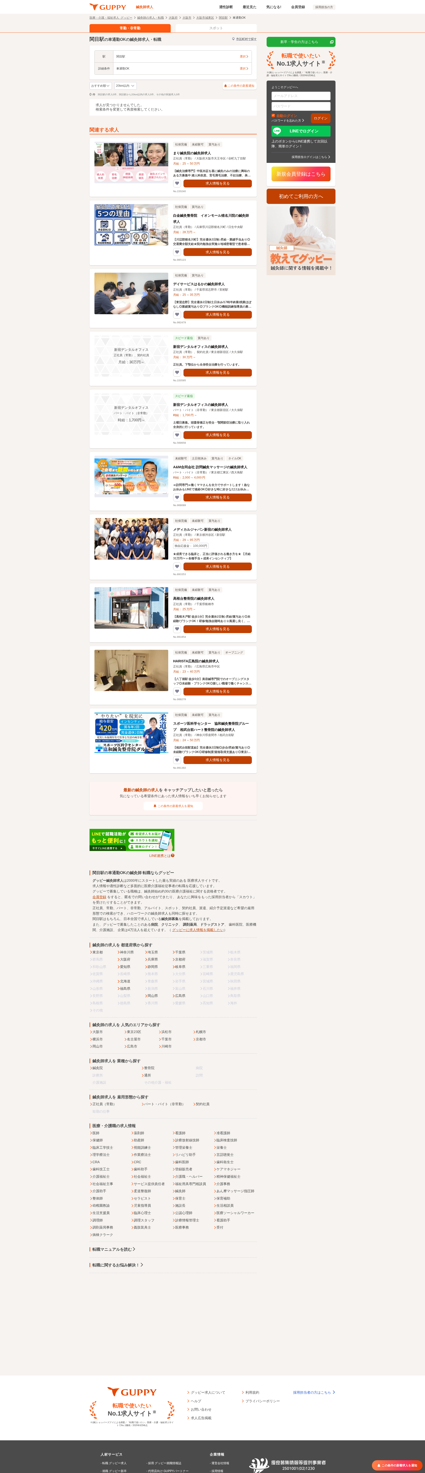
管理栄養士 (183, 1147)
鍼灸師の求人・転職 (150, 17)
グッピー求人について (208, 1392)
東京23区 (134, 1032)
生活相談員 (225, 1205)
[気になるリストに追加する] (177, 183)
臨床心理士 (142, 1213)
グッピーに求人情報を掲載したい (198, 930)
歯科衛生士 (225, 1162)
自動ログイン (286, 115)
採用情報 (217, 1471)
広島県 (180, 996)
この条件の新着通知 (241, 85)
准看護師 (223, 1133)
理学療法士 (101, 1155)
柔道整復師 (142, 1191)
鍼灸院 (97, 1068)
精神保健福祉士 (228, 1176)
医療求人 (194, 880)
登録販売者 (183, 1169)
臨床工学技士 (102, 1147)
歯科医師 (182, 1162)
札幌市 (201, 1032)
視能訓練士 (142, 1147)
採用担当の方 (324, 7)
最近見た (250, 7)
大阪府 (173, 17)
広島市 (132, 1046)
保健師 (97, 1140)
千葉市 (166, 1039)
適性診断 (226, 7)
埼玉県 (153, 952)
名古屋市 (134, 1039)
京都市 (201, 1039)
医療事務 (182, 1227)
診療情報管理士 (187, 1220)
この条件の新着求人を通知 (175, 806)
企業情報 (217, 1454)
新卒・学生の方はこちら (299, 42)
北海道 (125, 981)
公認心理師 (183, 1213)
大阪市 (186, 17)
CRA (96, 1162)
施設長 (180, 1205)
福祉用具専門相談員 (190, 1184)
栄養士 (221, 1147)
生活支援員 (101, 1213)
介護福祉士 (101, 1176)
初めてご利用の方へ (301, 196)
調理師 (97, 1220)
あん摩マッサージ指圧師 (235, 1191)
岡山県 (153, 996)
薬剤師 (139, 1133)
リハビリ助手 (185, 1155)
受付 (219, 1227)
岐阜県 (180, 967)
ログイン (321, 118)
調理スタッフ (144, 1220)
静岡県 (153, 967)
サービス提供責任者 (149, 1184)
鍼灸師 (180, 1191)
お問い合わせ (201, 1409)
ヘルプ (196, 1400)
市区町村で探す (246, 39)
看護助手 (223, 1220)
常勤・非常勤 (130, 28)
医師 (95, 1133)
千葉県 (180, 952)
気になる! (273, 7)
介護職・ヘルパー (189, 1176)
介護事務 (223, 1184)
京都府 (180, 959)
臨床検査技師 (226, 1140)
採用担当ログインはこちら (309, 156)
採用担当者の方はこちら (312, 1392)
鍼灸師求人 (144, 7)
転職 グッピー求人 (114, 1463)
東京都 (97, 952)
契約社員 (203, 1104)
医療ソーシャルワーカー (235, 1213)
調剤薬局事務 (102, 1227)
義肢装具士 (142, 1227)
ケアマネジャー (228, 1169)
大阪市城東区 (205, 17)
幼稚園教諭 (101, 1205)
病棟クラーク (102, 1235)
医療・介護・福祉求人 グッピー (111, 17)
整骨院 (149, 1068)
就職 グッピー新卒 (114, 1471)
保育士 (180, 1198)
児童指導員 (142, 1205)
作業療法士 (142, 1155)
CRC (137, 1162)
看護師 (180, 1133)
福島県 (125, 989)
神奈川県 (127, 952)
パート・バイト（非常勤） (164, 1104)
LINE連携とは (160, 855)
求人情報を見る (218, 183)
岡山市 (97, 1046)
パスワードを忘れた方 (286, 120)
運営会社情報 (220, 1463)
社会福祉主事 (102, 1184)
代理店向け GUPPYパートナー (168, 1471)
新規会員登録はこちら (301, 174)
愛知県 (125, 967)
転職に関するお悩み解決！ (116, 1265)
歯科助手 (141, 1169)
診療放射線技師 (187, 1140)
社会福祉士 (142, 1176)
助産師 (139, 1140)
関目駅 (223, 17)
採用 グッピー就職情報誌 (164, 1463)
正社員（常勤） (104, 1104)
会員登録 (298, 7)
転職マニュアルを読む (112, 1249)
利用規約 (252, 1392)
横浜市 (97, 1039)
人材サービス (112, 1454)
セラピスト (142, 1198)
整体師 (97, 1198)
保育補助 (223, 1198)
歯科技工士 (101, 1169)
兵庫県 (153, 959)
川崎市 (166, 1046)
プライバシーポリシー (262, 1400)
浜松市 (166, 1032)
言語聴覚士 (225, 1155)
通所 (147, 1075)
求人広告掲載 (201, 1417)
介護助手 (99, 1191)
